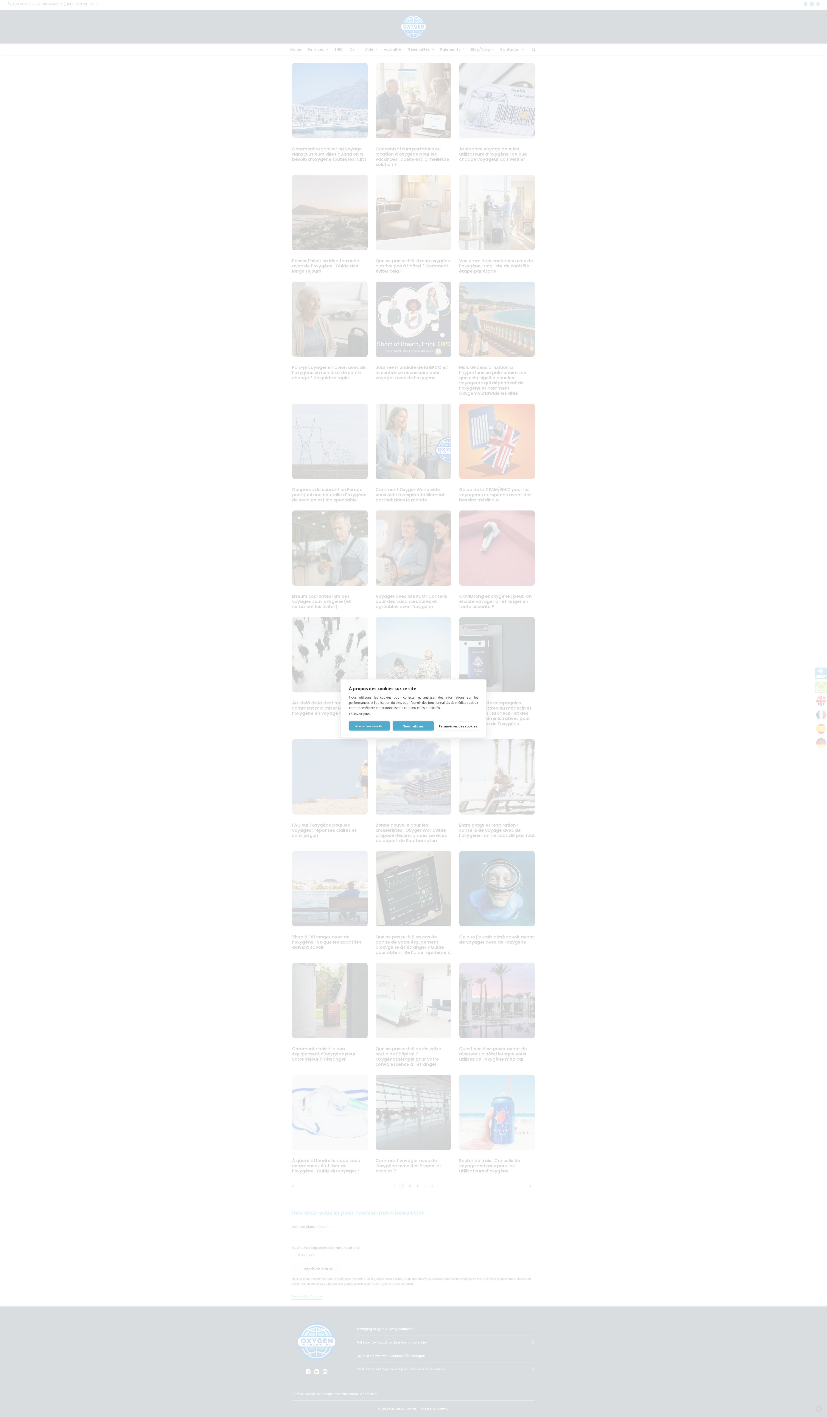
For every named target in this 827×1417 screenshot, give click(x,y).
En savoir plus (359, 714)
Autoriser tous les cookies (369, 725)
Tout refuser (413, 726)
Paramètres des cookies (458, 726)
